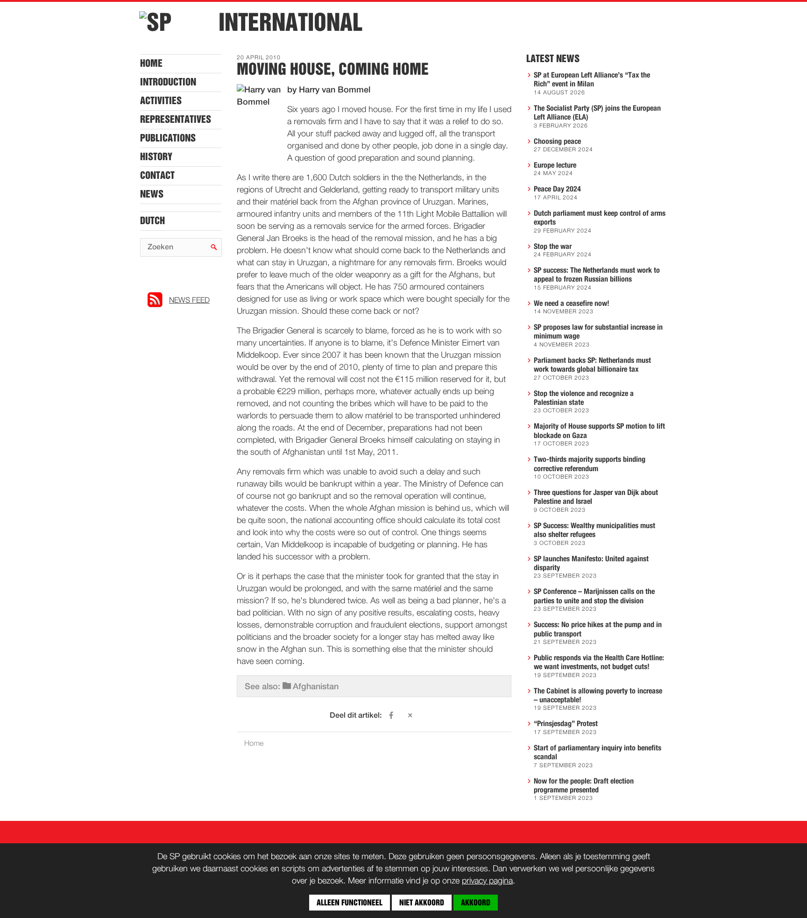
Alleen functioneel (349, 902)
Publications (168, 138)
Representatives (175, 119)
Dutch (152, 221)
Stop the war (553, 246)
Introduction (168, 82)
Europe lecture (555, 165)
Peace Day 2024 (557, 189)
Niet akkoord (421, 902)
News (151, 194)
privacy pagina (487, 881)
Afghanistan (316, 687)
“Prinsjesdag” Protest (566, 723)
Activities (161, 101)
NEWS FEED (189, 300)
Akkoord (475, 902)
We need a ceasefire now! (571, 303)
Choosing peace (557, 141)
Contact (157, 175)
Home (151, 63)
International (290, 22)
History (156, 157)
